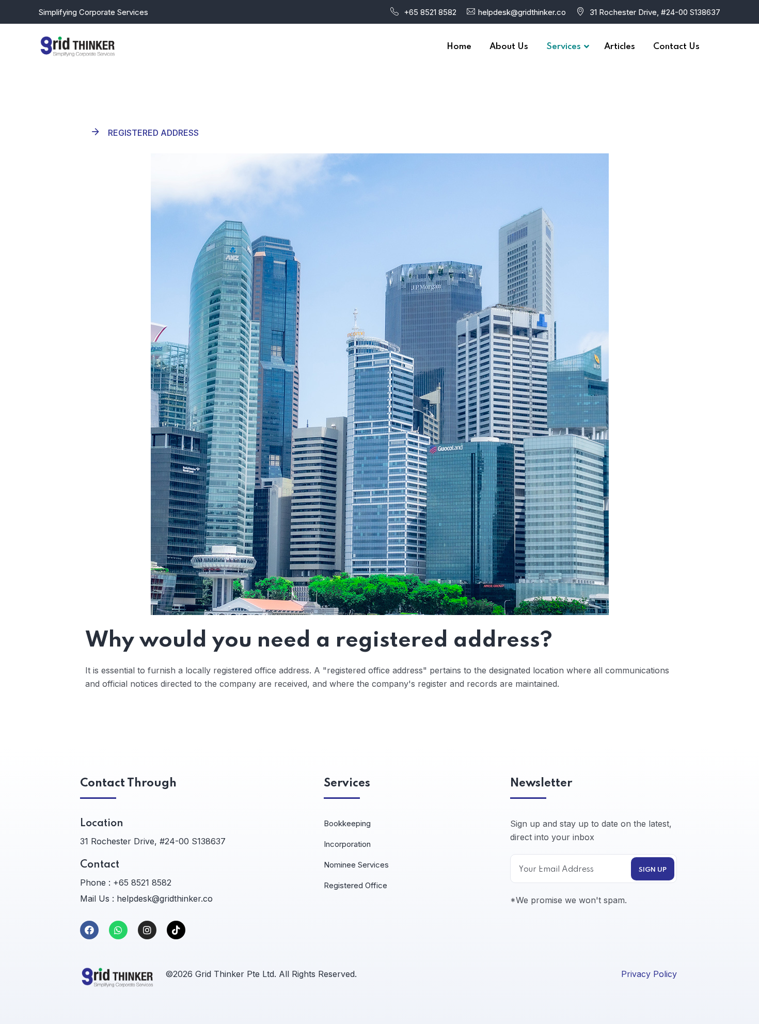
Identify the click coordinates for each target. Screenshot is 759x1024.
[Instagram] (147, 930)
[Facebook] (89, 930)
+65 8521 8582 (430, 12)
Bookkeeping (347, 823)
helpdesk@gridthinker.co (522, 12)
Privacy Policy (649, 974)
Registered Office (355, 885)
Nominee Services (356, 865)
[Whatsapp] (118, 930)
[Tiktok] (176, 930)
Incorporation (347, 844)
